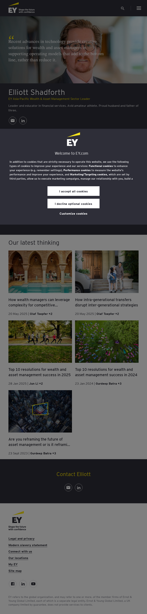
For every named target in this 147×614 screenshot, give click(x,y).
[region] (73, 177)
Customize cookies (73, 213)
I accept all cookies (73, 191)
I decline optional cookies (73, 203)
